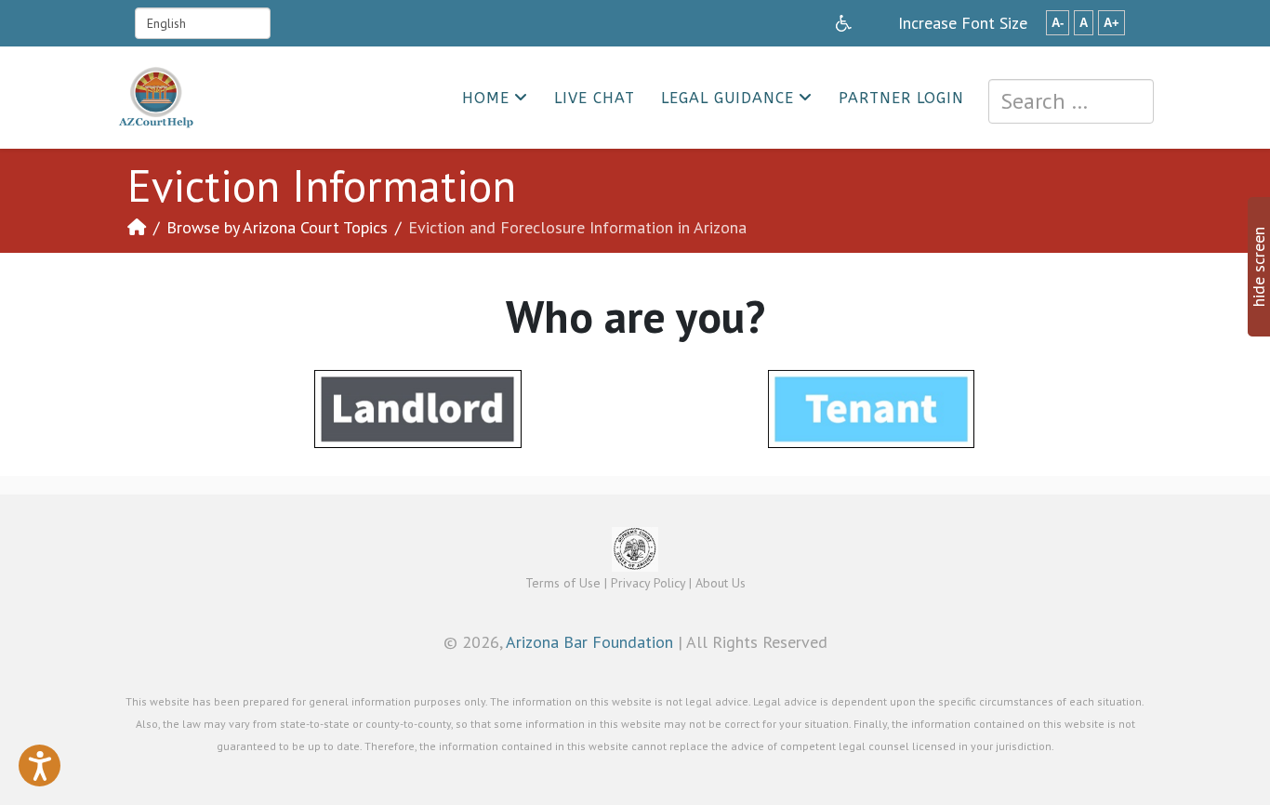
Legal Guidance (727, 98)
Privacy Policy (648, 582)
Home (485, 98)
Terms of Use (563, 582)
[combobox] (1071, 101)
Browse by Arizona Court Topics (277, 227)
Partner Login (901, 98)
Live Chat (594, 98)
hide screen (1258, 267)
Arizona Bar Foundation (589, 642)
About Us (720, 582)
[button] (39, 765)
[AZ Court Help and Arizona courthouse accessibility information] (844, 23)
